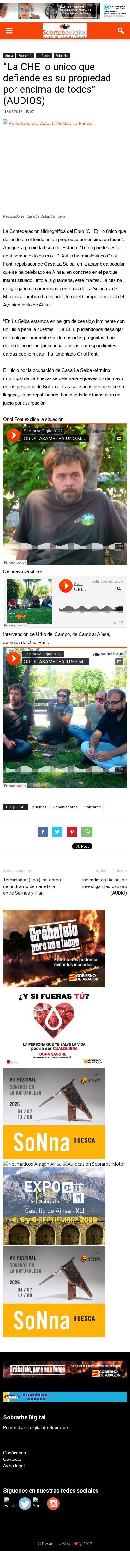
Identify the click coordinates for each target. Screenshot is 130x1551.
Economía (25, 55)
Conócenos (14, 1452)
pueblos (39, 806)
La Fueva (44, 55)
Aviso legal (14, 1465)
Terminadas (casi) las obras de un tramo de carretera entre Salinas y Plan (32, 886)
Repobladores (65, 806)
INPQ (76, 1543)
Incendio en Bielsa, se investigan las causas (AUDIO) (104, 886)
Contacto (12, 1459)
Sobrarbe (62, 55)
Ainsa (9, 55)
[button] (121, 30)
